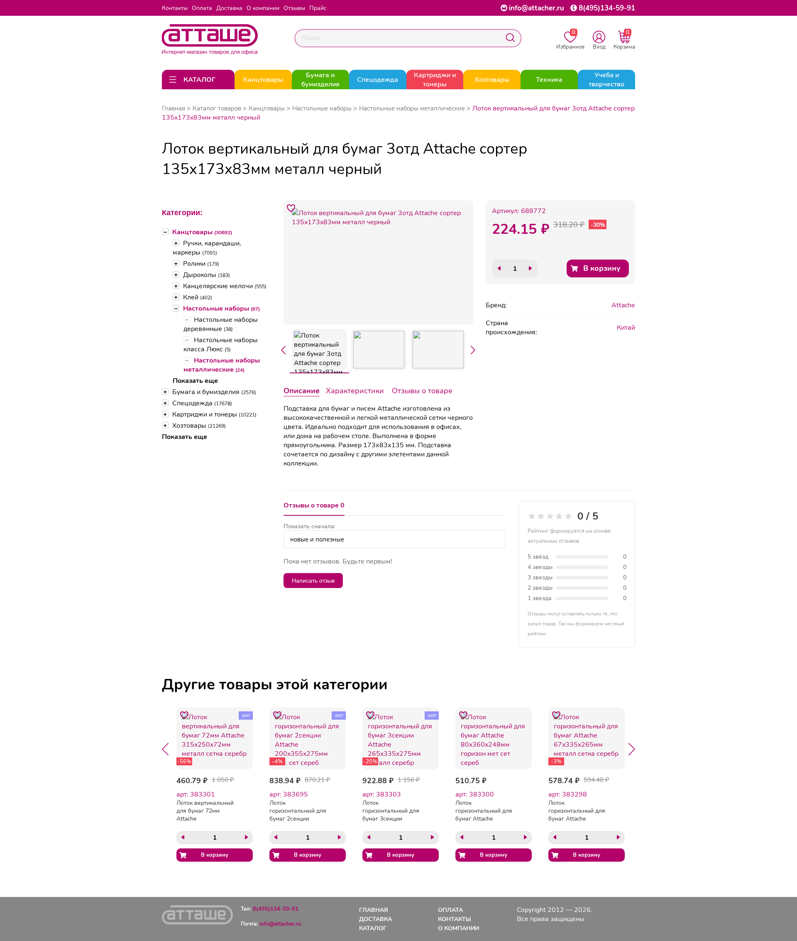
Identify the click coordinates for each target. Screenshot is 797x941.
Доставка (229, 8)
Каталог (372, 928)
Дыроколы (206, 274)
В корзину (602, 268)
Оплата (202, 8)
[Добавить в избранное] (291, 208)
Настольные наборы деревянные (220, 324)
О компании (263, 8)
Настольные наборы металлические (221, 365)
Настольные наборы (221, 308)
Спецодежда (202, 403)
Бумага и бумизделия (214, 392)
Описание (302, 391)
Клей (197, 297)
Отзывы (294, 8)
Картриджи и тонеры (214, 414)
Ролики (201, 263)
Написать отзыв (313, 580)
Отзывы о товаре (422, 391)
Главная (173, 108)
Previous (283, 350)
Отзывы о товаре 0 (314, 505)
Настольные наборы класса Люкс (220, 345)
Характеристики (355, 391)
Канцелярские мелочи (224, 286)
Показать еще (195, 380)
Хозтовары (199, 425)
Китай (626, 327)
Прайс (318, 8)
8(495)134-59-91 (607, 8)
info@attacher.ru (536, 8)
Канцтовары (202, 232)
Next (473, 350)
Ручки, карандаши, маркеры (207, 248)
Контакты (175, 8)
